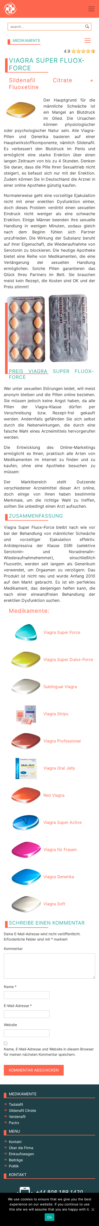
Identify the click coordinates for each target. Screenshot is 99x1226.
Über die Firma (21, 1148)
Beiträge (16, 1160)
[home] (15, 9)
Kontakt (15, 1141)
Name (10, 986)
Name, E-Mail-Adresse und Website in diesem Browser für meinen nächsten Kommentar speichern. (49, 1052)
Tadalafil (16, 1104)
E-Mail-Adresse (18, 1005)
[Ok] (92, 1209)
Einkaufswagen (21, 1154)
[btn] (87, 26)
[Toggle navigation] (91, 9)
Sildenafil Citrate (22, 1110)
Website (10, 1025)
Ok (49, 1217)
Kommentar (13, 948)
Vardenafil (17, 1116)
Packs (14, 1122)
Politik (14, 1166)
